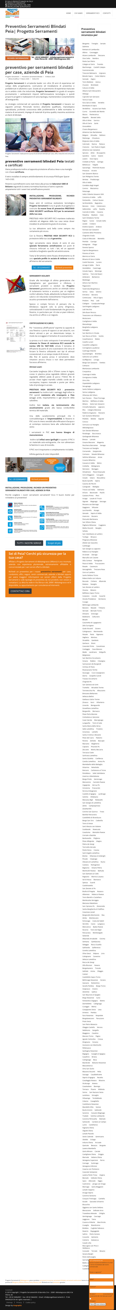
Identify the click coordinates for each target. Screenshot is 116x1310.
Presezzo (85, 171)
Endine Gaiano (88, 227)
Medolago (86, 280)
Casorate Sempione (89, 1172)
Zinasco (85, 702)
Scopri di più (54, 543)
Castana (85, 865)
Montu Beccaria (97, 750)
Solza (92, 292)
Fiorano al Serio (88, 253)
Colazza (85, 1101)
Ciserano (85, 147)
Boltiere (102, 135)
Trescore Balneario (89, 73)
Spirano (85, 153)
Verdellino (86, 108)
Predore (85, 300)
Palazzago (86, 191)
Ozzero (97, 628)
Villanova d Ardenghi (97, 856)
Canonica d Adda (88, 197)
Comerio (85, 1240)
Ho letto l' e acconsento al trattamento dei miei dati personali (101, 1295)
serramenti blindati (59, 1280)
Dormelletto (86, 1004)
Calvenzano (101, 206)
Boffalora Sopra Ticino (90, 593)
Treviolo (100, 64)
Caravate (85, 1251)
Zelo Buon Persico (89, 312)
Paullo (102, 493)
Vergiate (102, 1145)
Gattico (94, 992)
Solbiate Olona (96, 1178)
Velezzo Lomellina (89, 959)
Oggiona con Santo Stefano (92, 1207)
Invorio (95, 989)
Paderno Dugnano (89, 413)
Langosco (101, 924)
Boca (95, 1060)
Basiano (85, 608)
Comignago (86, 1060)
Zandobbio (86, 268)
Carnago (85, 1163)
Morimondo (98, 631)
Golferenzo (96, 947)
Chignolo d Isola (88, 236)
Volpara (96, 953)
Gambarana (95, 942)
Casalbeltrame (96, 1074)
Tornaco (85, 1089)
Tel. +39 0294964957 (41, 267)
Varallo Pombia (88, 986)
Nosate (85, 634)
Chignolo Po (86, 682)
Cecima (102, 939)
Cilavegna (101, 661)
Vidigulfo (102, 652)
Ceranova (86, 732)
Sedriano (100, 490)
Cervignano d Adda (89, 377)
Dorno (84, 676)
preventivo (56, 1282)
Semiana (85, 942)
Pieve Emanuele (99, 472)
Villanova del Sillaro (89, 395)
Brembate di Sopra (89, 106)
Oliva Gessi (86, 953)
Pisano (93, 1089)
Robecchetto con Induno (91, 578)
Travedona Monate (89, 1213)
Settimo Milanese (89, 457)
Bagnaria (85, 868)
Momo (102, 1001)
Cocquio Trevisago (89, 1199)
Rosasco (100, 891)
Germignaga (87, 1216)
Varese (98, 1107)
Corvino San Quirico (90, 812)
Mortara (94, 637)
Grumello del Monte (97, 111)
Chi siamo (78, 13)
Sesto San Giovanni (97, 404)
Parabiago (86, 433)
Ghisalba (94, 135)
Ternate (94, 1251)
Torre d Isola (97, 723)
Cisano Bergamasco (89, 129)
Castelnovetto (87, 885)
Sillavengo (86, 1098)
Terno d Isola (87, 100)
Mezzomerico (87, 1066)
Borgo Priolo (87, 779)
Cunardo (85, 1237)
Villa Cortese (87, 560)
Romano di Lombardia (90, 49)
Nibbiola (101, 1089)
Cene (92, 206)
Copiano (85, 747)
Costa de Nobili (98, 921)
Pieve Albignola (88, 841)
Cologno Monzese (94, 410)
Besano (102, 1251)
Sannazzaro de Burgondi (91, 664)
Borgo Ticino (100, 986)
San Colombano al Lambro (92, 534)
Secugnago (86, 386)
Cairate (97, 1151)
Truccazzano (99, 563)
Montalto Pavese (99, 832)
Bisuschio (86, 1204)
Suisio (91, 221)
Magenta (100, 442)
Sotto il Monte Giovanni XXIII (93, 194)
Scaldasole (86, 829)
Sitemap (9, 1302)
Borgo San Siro (88, 820)
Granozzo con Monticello (91, 1045)
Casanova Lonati (88, 912)
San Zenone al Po (88, 888)
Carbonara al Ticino (98, 770)
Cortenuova (86, 298)
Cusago (85, 602)
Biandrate (86, 1063)
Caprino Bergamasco (90, 250)
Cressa (100, 1039)
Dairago (94, 555)
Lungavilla (86, 723)
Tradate (85, 1116)
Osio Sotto (86, 58)
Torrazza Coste (88, 752)
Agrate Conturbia (88, 1039)
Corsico (85, 422)
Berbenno (95, 277)
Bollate (93, 419)
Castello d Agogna (89, 794)
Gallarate (98, 1110)
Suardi (92, 882)
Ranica (94, 144)
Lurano (99, 262)
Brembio (98, 354)
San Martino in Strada (90, 333)
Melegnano (95, 466)
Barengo (97, 1086)
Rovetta (102, 209)
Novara (97, 965)
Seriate (103, 43)
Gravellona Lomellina (90, 708)
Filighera (96, 838)
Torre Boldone (87, 82)
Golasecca (95, 1240)
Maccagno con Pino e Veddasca (90, 1247)
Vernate (85, 611)
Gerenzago (98, 779)
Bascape (101, 741)
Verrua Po (96, 785)
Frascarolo (96, 788)
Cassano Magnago (98, 1113)
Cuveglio (85, 1225)
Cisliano (94, 581)
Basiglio (98, 528)
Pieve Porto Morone (89, 714)
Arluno (85, 493)
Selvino (98, 292)
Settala (85, 531)
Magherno (95, 744)
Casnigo (94, 241)
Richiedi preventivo (64, 267)
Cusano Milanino (88, 460)
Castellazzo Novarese (90, 1104)
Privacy (19, 1302)
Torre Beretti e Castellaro (92, 897)
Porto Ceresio (95, 1234)
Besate (85, 620)
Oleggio (100, 971)
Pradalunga (94, 179)
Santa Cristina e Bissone (91, 735)
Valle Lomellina (88, 729)
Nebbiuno (86, 1030)
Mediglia (96, 487)
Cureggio (85, 1007)
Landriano (93, 652)
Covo (101, 215)
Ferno (102, 1160)
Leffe (99, 197)
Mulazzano (86, 318)
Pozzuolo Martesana (90, 519)
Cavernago (97, 268)
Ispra (84, 1181)
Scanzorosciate (88, 70)
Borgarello (86, 711)
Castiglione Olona (89, 1154)
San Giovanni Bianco (90, 173)
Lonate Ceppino (88, 1190)
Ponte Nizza (86, 850)
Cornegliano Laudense (90, 348)
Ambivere (86, 277)
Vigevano (99, 634)
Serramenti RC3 (92, 13)
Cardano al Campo (99, 1122)
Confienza (99, 758)
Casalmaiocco (87, 339)
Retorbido (95, 767)
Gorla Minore (87, 1151)
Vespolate (99, 1015)
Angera (102, 1175)
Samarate (86, 1122)
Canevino (96, 956)
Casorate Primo (88, 646)
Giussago (85, 673)
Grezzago (94, 614)
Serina (84, 292)
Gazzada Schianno (97, 1201)
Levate (84, 224)
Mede (84, 652)
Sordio (101, 336)
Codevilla (99, 820)
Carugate (100, 475)
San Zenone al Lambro (90, 587)
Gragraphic (17, 1305)
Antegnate (86, 244)
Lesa (99, 1009)
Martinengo (86, 67)
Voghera (85, 637)
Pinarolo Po (95, 747)
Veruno (99, 1027)
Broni (93, 643)
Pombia (93, 1012)
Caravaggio (94, 52)
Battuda (101, 871)
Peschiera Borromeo (90, 445)
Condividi (8, 1290)
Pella (99, 1071)
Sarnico (96, 120)
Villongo (85, 94)
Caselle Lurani (87, 342)
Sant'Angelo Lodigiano (90, 306)
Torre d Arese (87, 823)
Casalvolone (87, 1086)
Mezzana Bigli (87, 800)
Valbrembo (86, 209)
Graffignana (86, 360)
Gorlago (100, 162)
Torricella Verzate (89, 847)
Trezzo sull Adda (88, 490)
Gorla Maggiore (97, 1187)
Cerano (103, 980)
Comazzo (85, 365)
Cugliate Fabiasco (97, 1228)
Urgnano (102, 73)
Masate (93, 608)
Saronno (85, 1113)
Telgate (95, 165)
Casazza (100, 212)
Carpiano (85, 596)
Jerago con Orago (99, 1184)
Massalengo (87, 324)
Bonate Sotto (95, 117)
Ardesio (99, 227)
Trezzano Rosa (99, 569)
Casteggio (86, 649)
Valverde (85, 936)
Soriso (84, 1092)
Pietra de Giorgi (88, 844)
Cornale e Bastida (89, 835)
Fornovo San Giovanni (90, 230)
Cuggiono (102, 525)
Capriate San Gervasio (90, 97)
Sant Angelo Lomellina (90, 853)
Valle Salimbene (99, 773)
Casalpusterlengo (98, 303)
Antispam (93, 1301)
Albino (84, 52)
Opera (97, 481)
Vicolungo (86, 1083)
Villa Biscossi (87, 965)
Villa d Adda (87, 182)
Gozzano (85, 983)
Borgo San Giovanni (89, 363)
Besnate (85, 1178)
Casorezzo (94, 566)
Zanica (97, 82)
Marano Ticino (87, 1036)
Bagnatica (98, 203)
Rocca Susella (96, 944)
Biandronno (95, 1225)
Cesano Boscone (88, 442)
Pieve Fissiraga (99, 398)
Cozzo (93, 924)
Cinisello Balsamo (89, 407)
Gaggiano (86, 507)
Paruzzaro (100, 1018)
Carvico (85, 188)
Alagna (99, 841)
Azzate (84, 1201)
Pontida (85, 241)
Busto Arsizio (87, 1110)
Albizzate (92, 1181)
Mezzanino (86, 782)
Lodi (97, 300)
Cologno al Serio (88, 64)
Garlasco (85, 643)
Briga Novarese (88, 998)
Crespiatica (86, 371)
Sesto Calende (87, 1136)
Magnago (93, 501)
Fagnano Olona (88, 1128)
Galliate (85, 971)
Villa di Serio (87, 123)
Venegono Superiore (90, 1160)
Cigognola (86, 785)
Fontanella (86, 200)
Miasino (102, 1080)
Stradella (85, 640)
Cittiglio (102, 1213)
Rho (83, 410)
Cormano (85, 454)
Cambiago (86, 546)
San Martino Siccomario (91, 658)
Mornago (85, 1187)
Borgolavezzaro (88, 1018)
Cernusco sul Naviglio (90, 425)
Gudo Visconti (87, 628)
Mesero (93, 590)
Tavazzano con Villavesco (91, 315)
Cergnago (93, 859)
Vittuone (95, 507)
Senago (103, 445)
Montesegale (98, 933)
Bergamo (85, 43)
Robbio (92, 661)
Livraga (96, 360)
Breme (84, 856)
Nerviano (85, 469)
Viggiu (100, 1181)
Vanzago (103, 501)
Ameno (94, 1083)
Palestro (99, 738)
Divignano (86, 1042)
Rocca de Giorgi (88, 962)
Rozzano (101, 413)
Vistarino (85, 767)
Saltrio (84, 1234)
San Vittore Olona (89, 522)
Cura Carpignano (98, 673)
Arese (100, 457)
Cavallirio (85, 1057)
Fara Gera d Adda (89, 103)
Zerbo (84, 918)
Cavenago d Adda (89, 374)
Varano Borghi (87, 1254)
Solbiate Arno (98, 1210)
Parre (98, 265)
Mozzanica (94, 188)
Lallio (95, 209)
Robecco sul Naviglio (90, 552)
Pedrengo (86, 138)
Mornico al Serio (88, 256)
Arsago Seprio (87, 1193)
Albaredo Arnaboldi (89, 939)
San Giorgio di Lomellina (91, 803)
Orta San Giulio (88, 1069)
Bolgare (85, 135)
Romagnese (95, 865)
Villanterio (100, 702)
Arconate (85, 555)
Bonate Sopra (87, 76)
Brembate (94, 85)
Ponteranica (94, 114)
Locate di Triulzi (96, 498)
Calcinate (85, 144)
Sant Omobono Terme (90, 218)
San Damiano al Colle (90, 874)
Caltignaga (98, 1004)
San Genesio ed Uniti (90, 685)
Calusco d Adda (88, 88)
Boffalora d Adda (97, 401)
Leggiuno (85, 1219)
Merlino (85, 401)
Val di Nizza (86, 879)
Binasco (94, 537)
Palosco (102, 144)
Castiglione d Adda (89, 321)
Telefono (93, 1287)
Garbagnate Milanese (90, 436)
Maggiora (86, 1033)
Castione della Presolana (91, 233)
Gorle (96, 123)
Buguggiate (95, 1231)
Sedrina (85, 274)
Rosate (85, 566)
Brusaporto (101, 153)
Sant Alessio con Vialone (91, 826)
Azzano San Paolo (99, 108)
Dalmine (85, 46)
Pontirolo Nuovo (99, 168)
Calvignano (86, 956)
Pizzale (85, 859)
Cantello (102, 1199)
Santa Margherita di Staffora (93, 909)
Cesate (85, 478)
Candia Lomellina (89, 761)
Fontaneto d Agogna (90, 1001)
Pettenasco (86, 1048)
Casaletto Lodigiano (89, 345)
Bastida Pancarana (89, 814)
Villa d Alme (86, 120)
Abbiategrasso (87, 428)
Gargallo (95, 1030)
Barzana (95, 295)
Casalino (95, 1033)
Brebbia (85, 1228)
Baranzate (94, 493)
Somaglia (85, 330)
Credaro (93, 224)
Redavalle (99, 800)
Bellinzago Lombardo (90, 605)
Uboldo (85, 1139)
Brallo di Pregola (88, 891)
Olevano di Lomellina (90, 862)
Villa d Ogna (98, 298)
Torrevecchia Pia (88, 690)
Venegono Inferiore (89, 1166)
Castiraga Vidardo (89, 351)
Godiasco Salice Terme (91, 699)
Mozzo (84, 114)
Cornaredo (86, 451)
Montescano (93, 918)
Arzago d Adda (88, 265)
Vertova (85, 179)
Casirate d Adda (88, 212)
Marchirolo (101, 1222)
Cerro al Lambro (88, 572)
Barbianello (86, 838)
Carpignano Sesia (89, 1009)
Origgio (101, 1154)
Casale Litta (86, 1243)
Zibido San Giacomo (90, 543)
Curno (84, 111)
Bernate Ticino (96, 611)
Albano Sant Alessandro (91, 91)
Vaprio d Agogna (88, 1077)
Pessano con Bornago (90, 504)
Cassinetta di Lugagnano (91, 622)
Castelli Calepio (99, 67)
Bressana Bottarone (89, 693)
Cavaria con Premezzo (90, 1169)
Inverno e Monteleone (90, 776)
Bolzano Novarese (99, 1063)
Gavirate (85, 1145)
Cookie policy (30, 1302)
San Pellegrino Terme (90, 176)
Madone (94, 215)
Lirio (102, 953)
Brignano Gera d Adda (90, 141)
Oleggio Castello (88, 1027)
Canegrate (86, 487)
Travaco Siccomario (89, 679)
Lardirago (102, 794)
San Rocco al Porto (89, 336)
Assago (96, 510)
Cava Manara (97, 649)
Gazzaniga (86, 168)
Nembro (95, 58)
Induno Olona (87, 1142)
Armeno (85, 1012)
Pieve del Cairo (88, 738)
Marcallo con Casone (90, 557)
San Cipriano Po (88, 906)
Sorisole (85, 79)
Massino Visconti (88, 1071)
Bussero (95, 516)
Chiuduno (95, 138)
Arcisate (98, 1142)
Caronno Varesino (89, 1196)
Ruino (103, 862)
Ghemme (85, 992)
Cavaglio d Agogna (98, 1054)
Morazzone (86, 1210)
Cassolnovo (100, 646)
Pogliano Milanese (89, 525)
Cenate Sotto (101, 221)
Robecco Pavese (98, 894)
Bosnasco (97, 879)
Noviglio (94, 584)
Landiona (85, 1095)
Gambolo (95, 640)
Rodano (85, 584)
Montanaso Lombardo (90, 368)
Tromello (85, 687)
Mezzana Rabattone (90, 903)
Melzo (99, 463)
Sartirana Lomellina (89, 755)
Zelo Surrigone (88, 625)
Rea (103, 915)
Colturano (96, 617)
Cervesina (86, 788)
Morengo (98, 271)
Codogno (85, 303)
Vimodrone (86, 472)
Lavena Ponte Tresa (89, 1175)
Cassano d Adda (88, 463)
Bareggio (95, 469)
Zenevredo (101, 906)
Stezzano (101, 55)
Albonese (85, 894)
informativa (99, 1294)
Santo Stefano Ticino (90, 575)
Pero (97, 495)
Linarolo (85, 705)
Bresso (85, 439)
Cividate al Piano (88, 162)
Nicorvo (85, 930)
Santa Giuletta (87, 758)
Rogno (84, 221)
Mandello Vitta (87, 1107)
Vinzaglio (95, 1095)
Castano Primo (87, 495)
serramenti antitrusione (73, 1280)
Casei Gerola (87, 720)
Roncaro (85, 770)
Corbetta (85, 466)
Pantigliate (98, 560)
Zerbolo (93, 741)
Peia (92, 300)
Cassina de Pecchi (89, 484)
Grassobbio (86, 126)
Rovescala (96, 829)
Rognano (85, 877)
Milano (85, 404)
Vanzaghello (87, 569)
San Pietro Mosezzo (89, 1024)
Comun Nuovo (98, 200)
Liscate (94, 596)
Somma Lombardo (97, 1116)
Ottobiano (94, 797)
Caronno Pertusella (89, 1119)
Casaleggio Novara (89, 1080)
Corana (96, 850)
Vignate (85, 501)
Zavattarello (86, 809)
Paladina (85, 215)
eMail (92, 1279)
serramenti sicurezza (46, 1280)
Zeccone (85, 750)
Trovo (102, 812)
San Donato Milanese (90, 430)
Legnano (101, 407)
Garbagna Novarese (90, 1051)
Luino (84, 1125)
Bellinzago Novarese (90, 980)
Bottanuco (86, 165)
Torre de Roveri (96, 274)
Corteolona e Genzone (90, 717)
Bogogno (85, 1054)
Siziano (85, 661)
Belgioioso (86, 655)
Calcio (93, 156)
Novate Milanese (98, 454)
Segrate (101, 419)
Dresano (85, 614)
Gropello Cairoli (95, 676)
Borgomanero (87, 968)
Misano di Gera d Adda (91, 259)
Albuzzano (101, 690)
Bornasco (96, 711)
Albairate (102, 581)
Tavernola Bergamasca (91, 289)
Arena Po (101, 761)
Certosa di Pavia (88, 667)
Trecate (98, 968)
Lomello (95, 732)
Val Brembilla (87, 203)
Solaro (92, 478)
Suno (98, 998)
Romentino (95, 983)
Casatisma (86, 832)
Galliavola (86, 947)
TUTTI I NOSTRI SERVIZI (29, 543)
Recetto (100, 1077)
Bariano (85, 206)
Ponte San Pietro (88, 61)
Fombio (102, 363)
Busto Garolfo (87, 481)
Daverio (85, 1231)
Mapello (85, 117)
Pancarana (86, 933)
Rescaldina (101, 478)
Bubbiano (86, 617)
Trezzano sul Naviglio (90, 448)
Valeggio (85, 944)
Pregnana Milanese (89, 540)
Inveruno (85, 516)
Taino (94, 1219)
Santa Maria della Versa (91, 726)
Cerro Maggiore (88, 475)
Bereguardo (95, 705)
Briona (94, 1057)
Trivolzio (99, 729)
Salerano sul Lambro (90, 357)
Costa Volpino (100, 76)
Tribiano (102, 608)
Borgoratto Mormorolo (90, 915)
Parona (85, 741)
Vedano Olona (96, 1157)
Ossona (85, 590)
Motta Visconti (87, 528)
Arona (93, 971)
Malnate (102, 1119)
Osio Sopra (94, 159)
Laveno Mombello (89, 1148)
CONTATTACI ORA (20, 591)
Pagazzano (86, 286)
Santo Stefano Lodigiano (91, 389)
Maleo (97, 339)
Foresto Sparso (88, 247)
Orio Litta (85, 380)
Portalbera (86, 773)
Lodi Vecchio (87, 309)
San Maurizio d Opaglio (91, 995)
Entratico (85, 295)
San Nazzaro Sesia (96, 1092)
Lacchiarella (87, 510)
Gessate (85, 513)
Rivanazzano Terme (89, 670)
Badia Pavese (98, 927)
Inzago (84, 498)
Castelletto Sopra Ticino (91, 977)
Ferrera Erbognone (89, 791)
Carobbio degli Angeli (90, 185)
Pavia (92, 634)
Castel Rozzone (88, 262)
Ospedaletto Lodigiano (91, 383)
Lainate (92, 439)
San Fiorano (86, 398)
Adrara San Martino (89, 283)
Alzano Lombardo (89, 55)
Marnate (85, 1157)
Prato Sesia (86, 1021)
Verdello (101, 103)
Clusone (85, 85)
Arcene (94, 171)
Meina (94, 1007)
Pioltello (85, 419)
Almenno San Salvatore (91, 150)
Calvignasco (86, 631)
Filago (95, 244)
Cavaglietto (95, 1101)
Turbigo (85, 537)
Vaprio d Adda (96, 513)
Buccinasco (96, 433)
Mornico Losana (97, 877)
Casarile (102, 596)
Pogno (98, 1036)
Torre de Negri (96, 930)
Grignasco (86, 989)
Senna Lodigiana (88, 392)
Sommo (85, 797)
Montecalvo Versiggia (90, 900)
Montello (101, 238)
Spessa (85, 882)
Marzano (85, 744)
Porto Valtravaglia (89, 1257)
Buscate (85, 581)
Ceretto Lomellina (89, 950)
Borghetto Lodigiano (90, 327)
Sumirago (94, 1163)
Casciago (97, 1216)
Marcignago (98, 720)
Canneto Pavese (99, 782)
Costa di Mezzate (88, 238)
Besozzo (94, 1145)
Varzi (92, 702)
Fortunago (86, 921)
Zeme (84, 806)
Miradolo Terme (97, 687)
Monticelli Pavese (89, 871)
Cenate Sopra (87, 271)
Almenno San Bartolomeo (92, 132)
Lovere (84, 159)
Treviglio (95, 43)
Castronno (86, 1184)
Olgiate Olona (87, 1131)
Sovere (100, 156)
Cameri (85, 974)
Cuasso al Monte (88, 1222)
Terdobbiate (97, 1098)
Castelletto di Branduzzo (91, 817)
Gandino (85, 156)
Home (68, 13)
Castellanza (93, 1125)
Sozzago (85, 1074)
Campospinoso (94, 806)
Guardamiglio (87, 354)
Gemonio (94, 1237)
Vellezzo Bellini (88, 696)
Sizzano (95, 1042)
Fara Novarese (87, 1015)
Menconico (86, 927)
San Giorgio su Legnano (91, 549)
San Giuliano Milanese (90, 416)
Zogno (93, 79)
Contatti (107, 13)
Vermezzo (102, 599)
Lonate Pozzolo (88, 1134)
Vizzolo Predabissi (89, 599)
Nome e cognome (96, 1272)
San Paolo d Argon (98, 147)
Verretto (85, 924)
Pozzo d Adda (87, 563)
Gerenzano (99, 1136)
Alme (92, 153)
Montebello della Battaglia (92, 764)
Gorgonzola (97, 451)
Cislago (93, 1139)
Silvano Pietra (97, 868)
